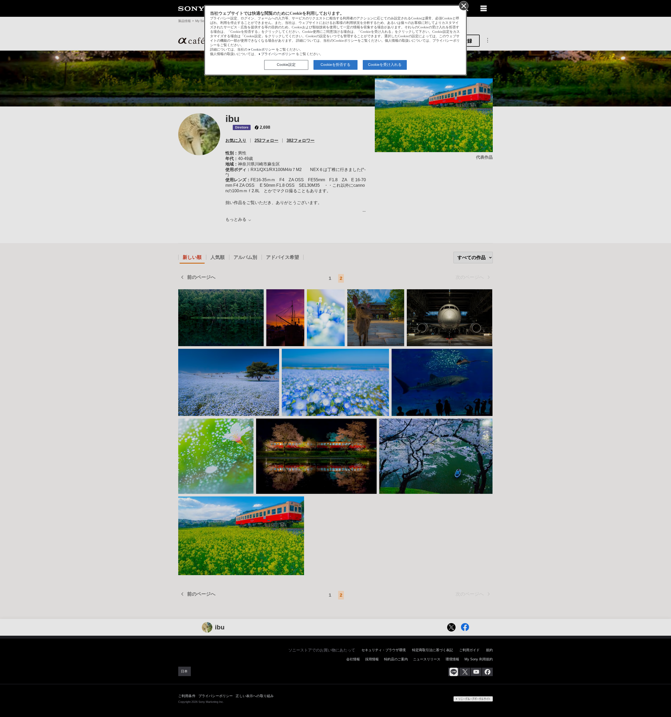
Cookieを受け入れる (385, 64)
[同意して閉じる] (463, 5)
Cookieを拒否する (335, 64)
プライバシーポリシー (278, 54)
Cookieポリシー (263, 49)
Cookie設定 (286, 64)
